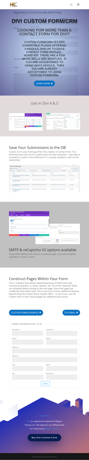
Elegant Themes (52, 428)
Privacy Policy (44, 416)
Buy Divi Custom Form (44, 437)
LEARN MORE (43, 83)
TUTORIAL (69, 312)
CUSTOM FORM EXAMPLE (24, 312)
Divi (28, 421)
